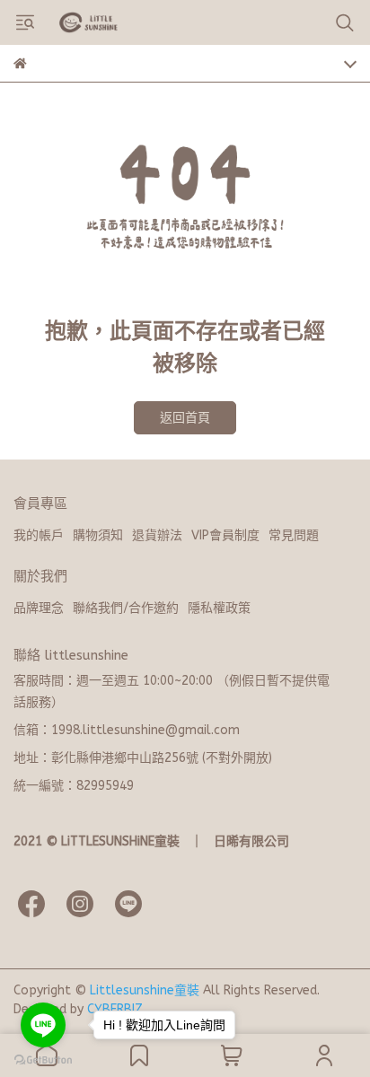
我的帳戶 (38, 535)
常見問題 (294, 535)
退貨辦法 (157, 535)
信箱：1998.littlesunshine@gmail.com (126, 730)
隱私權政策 (219, 608)
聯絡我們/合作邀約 (126, 608)
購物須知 (98, 535)
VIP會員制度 (225, 535)
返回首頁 (185, 417)
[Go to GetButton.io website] (43, 1059)
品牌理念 (38, 608)
